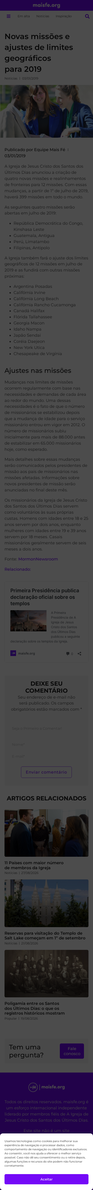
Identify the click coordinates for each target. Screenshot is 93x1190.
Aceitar (46, 1179)
